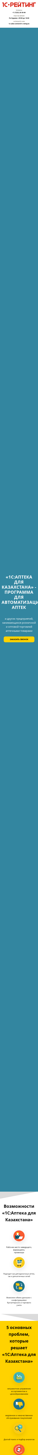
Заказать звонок (19, 639)
